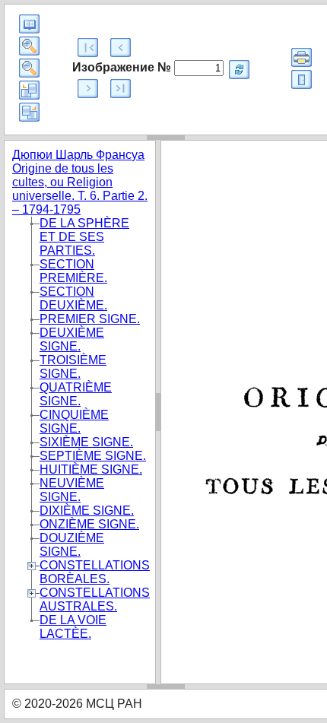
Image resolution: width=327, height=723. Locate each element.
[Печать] (301, 57)
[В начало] (88, 47)
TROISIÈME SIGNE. (73, 367)
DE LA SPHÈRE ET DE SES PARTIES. (84, 237)
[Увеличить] (29, 45)
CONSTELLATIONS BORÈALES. (95, 572)
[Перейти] (239, 69)
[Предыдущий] (120, 47)
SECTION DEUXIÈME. (73, 298)
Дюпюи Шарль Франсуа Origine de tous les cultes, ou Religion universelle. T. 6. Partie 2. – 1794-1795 (80, 182)
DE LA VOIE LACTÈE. (73, 627)
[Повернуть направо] (29, 112)
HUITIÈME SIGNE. (91, 469)
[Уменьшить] (29, 68)
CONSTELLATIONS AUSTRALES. (95, 599)
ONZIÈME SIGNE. (89, 524)
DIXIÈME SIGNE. (87, 510)
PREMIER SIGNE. (90, 318)
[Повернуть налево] (29, 90)
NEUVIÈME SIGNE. (72, 490)
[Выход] (301, 79)
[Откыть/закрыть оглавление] (29, 23)
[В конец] (120, 88)
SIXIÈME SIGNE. (86, 442)
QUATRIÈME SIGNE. (76, 394)
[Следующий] (88, 88)
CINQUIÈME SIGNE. (74, 421)
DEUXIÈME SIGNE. (72, 339)
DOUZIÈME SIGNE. (72, 544)
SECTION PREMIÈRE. (73, 271)
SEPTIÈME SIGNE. (93, 455)
